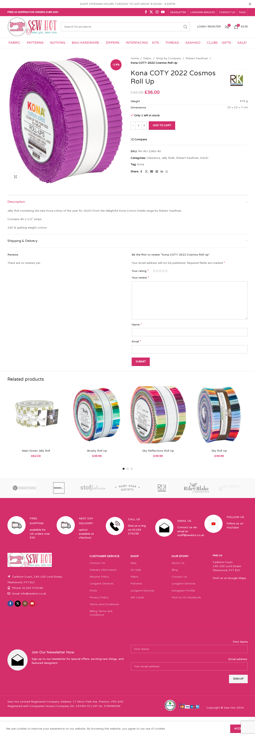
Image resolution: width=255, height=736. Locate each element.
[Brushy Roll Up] (97, 416)
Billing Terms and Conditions (101, 612)
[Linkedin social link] (161, 172)
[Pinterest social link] (156, 172)
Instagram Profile (183, 590)
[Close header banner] (250, 4)
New (133, 563)
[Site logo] (32, 26)
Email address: (238, 659)
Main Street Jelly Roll (36, 450)
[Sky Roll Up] (219, 416)
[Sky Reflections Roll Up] (158, 416)
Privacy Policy (99, 597)
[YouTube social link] (163, 12)
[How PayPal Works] (189, 706)
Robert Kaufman (197, 58)
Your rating (140, 270)
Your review (140, 277)
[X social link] (151, 12)
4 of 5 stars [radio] (163, 270)
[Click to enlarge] (15, 177)
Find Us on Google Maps (229, 578)
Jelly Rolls (168, 158)
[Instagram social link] (157, 12)
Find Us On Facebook (186, 597)
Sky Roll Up (219, 450)
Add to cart (162, 125)
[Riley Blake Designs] (196, 488)
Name (137, 324)
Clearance (153, 158)
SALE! (204, 158)
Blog (175, 570)
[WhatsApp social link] (166, 172)
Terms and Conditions (104, 604)
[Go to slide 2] (128, 469)
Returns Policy (99, 576)
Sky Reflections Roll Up (158, 450)
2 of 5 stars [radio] (157, 270)
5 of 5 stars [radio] (166, 270)
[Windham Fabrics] (24, 488)
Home (135, 58)
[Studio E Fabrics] (59, 488)
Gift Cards (137, 597)
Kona (140, 164)
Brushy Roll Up (97, 450)
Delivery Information (103, 570)
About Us (178, 563)
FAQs (93, 590)
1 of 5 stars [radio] (154, 270)
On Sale (135, 570)
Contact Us (97, 563)
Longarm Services (101, 583)
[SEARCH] (185, 26)
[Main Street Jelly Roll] (36, 416)
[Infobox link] (29, 531)
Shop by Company (168, 58)
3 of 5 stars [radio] (160, 270)
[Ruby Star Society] (127, 488)
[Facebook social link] (146, 12)
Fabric (147, 58)
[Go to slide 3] (132, 469)
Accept (239, 728)
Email (136, 341)
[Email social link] (151, 172)
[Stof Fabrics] (93, 488)
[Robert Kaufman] (162, 488)
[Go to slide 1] (124, 469)
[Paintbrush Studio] (230, 488)
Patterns (136, 583)
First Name (240, 641)
